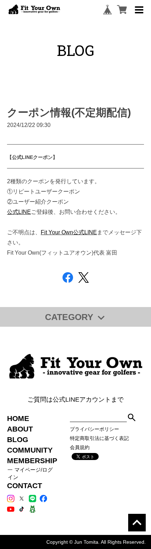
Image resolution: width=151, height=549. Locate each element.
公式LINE (19, 212)
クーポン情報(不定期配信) (69, 112)
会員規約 (80, 447)
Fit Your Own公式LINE (69, 232)
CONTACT (24, 485)
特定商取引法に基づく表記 (99, 438)
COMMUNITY (30, 450)
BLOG (17, 439)
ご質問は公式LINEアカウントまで (75, 399)
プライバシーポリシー (94, 429)
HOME (18, 418)
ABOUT (20, 429)
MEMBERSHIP (32, 461)
